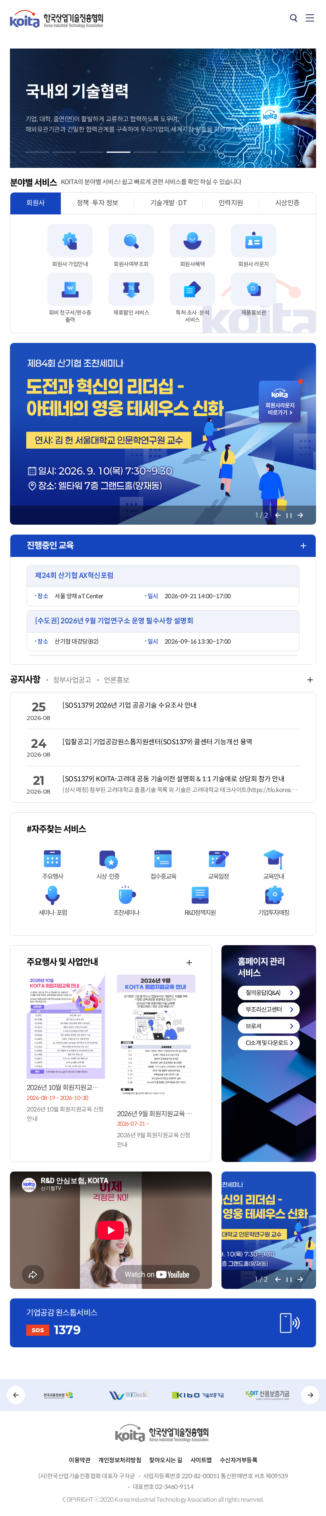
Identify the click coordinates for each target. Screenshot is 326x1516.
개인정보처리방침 (119, 1460)
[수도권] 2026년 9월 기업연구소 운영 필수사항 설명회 (114, 621)
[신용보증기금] (267, 1395)
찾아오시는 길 (165, 1460)
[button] (37, 152)
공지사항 (25, 679)
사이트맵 (201, 1460)
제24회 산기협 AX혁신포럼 (74, 575)
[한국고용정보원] (58, 1395)
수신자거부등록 (239, 1460)
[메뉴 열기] (310, 18)
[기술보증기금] (198, 1395)
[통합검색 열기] (293, 18)
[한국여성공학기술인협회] (128, 1395)
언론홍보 (116, 680)
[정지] (273, 152)
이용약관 (79, 1460)
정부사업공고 (72, 680)
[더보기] (303, 546)
